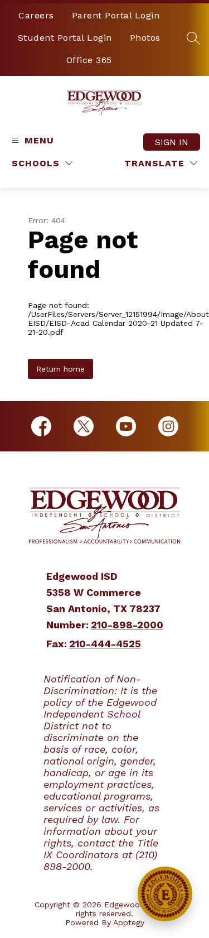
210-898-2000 (127, 625)
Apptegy (128, 922)
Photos (145, 37)
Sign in (171, 142)
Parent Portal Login (116, 15)
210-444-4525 (105, 644)
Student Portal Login (65, 37)
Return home (60, 368)
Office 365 (89, 60)
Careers (36, 15)
